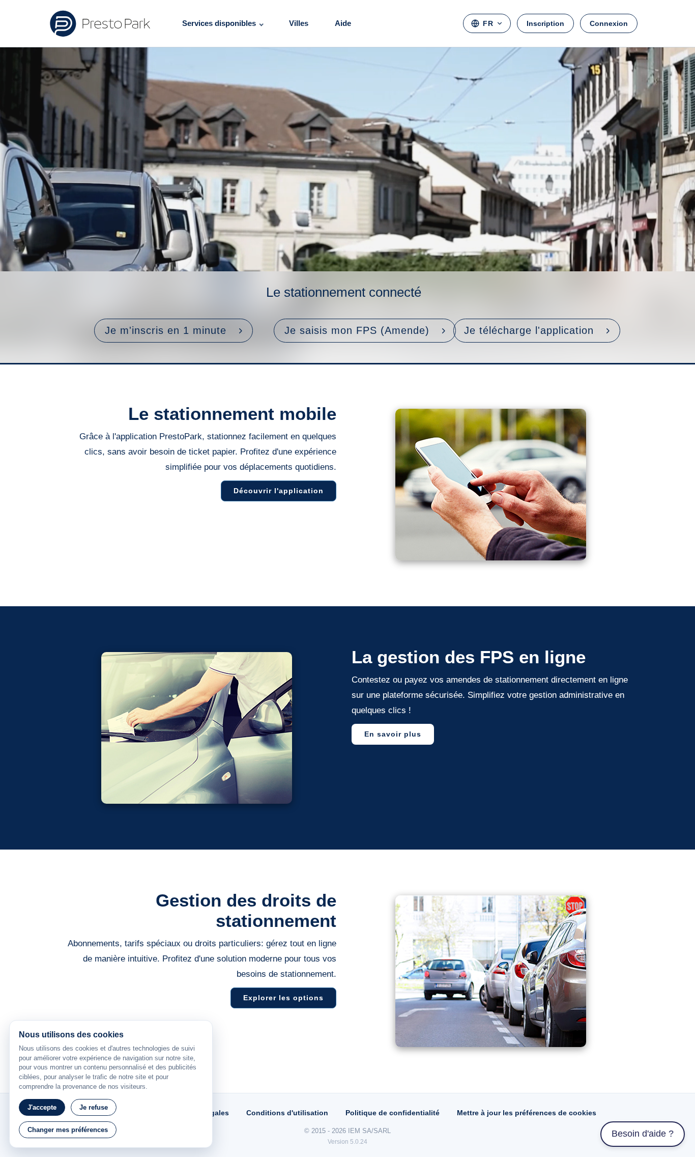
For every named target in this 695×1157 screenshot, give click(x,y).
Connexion (609, 23)
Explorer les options (283, 998)
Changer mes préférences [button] (67, 1130)
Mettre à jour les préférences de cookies (526, 1113)
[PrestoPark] (100, 23)
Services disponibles (219, 23)
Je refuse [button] (93, 1107)
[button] (173, 331)
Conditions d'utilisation (287, 1113)
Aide (343, 23)
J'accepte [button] (41, 1107)
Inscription (545, 23)
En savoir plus (392, 734)
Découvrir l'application (279, 491)
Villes (298, 23)
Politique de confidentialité (392, 1113)
